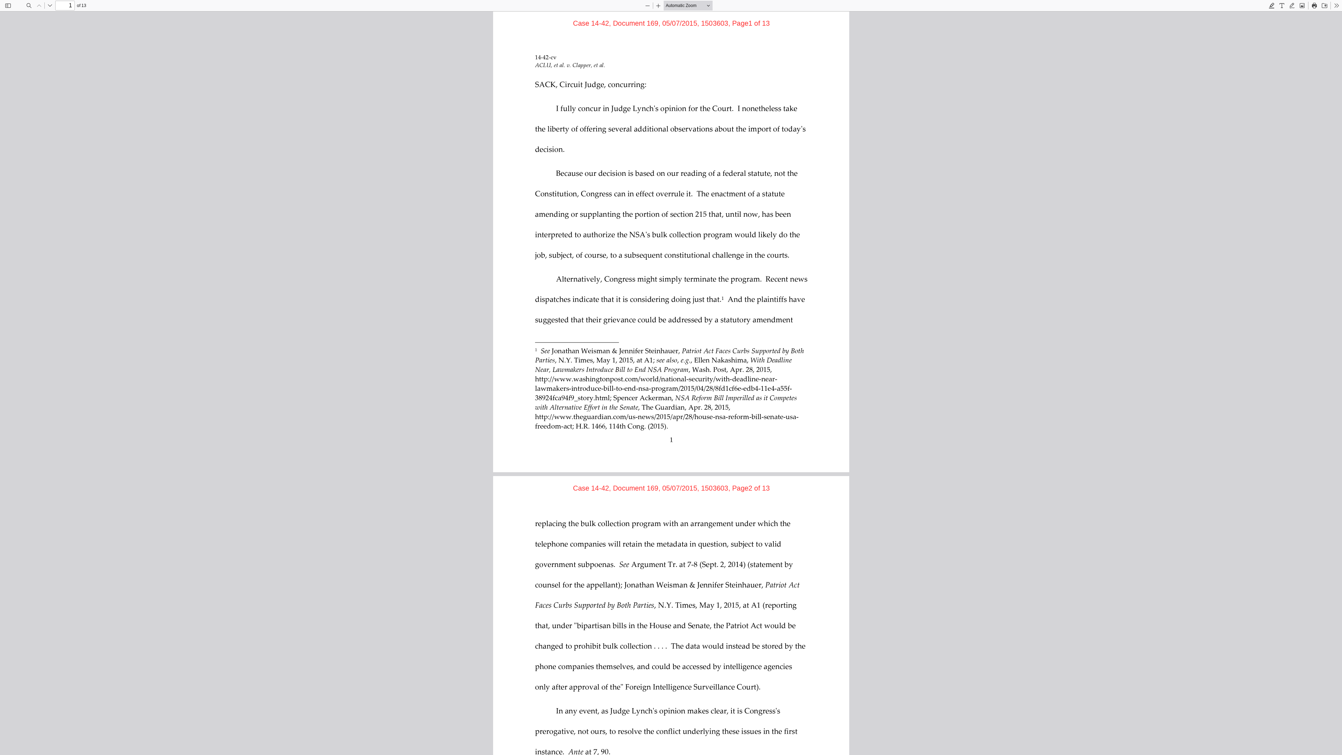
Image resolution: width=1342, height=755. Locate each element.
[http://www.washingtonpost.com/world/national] (611, 378)
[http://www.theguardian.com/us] (586, 416)
